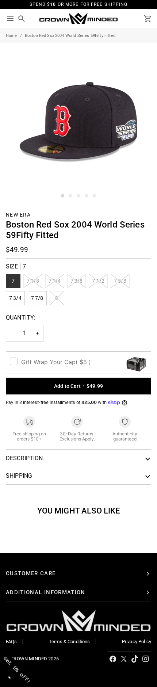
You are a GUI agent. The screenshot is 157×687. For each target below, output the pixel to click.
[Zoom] (13, 186)
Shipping (19, 475)
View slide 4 (86, 196)
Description (24, 458)
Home (11, 35)
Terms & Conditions (69, 641)
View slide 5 (94, 196)
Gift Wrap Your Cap (56, 362)
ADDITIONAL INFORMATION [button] (45, 592)
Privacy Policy (136, 641)
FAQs (11, 641)
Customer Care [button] (31, 573)
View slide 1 (62, 196)
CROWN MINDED (29, 658)
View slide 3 (78, 196)
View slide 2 (70, 196)
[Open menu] (10, 18)
